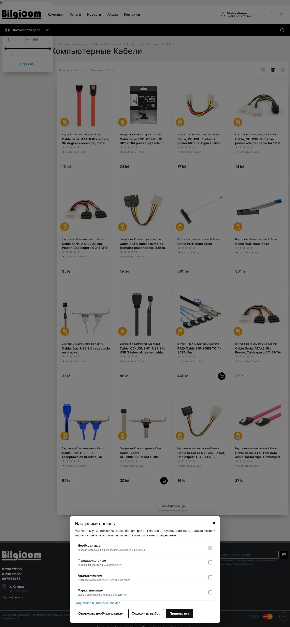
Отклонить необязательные (100, 613)
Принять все (180, 613)
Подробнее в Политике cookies (97, 603)
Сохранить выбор (146, 613)
